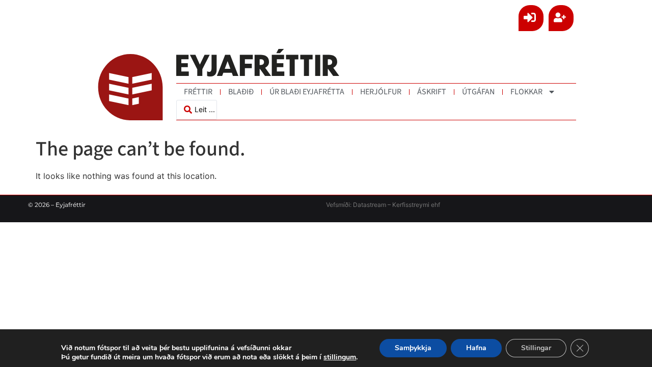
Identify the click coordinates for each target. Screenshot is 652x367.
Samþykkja (413, 348)
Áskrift (431, 91)
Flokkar (526, 91)
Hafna (476, 348)
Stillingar (536, 348)
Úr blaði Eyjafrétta (306, 91)
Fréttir (198, 91)
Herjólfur (380, 91)
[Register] (561, 18)
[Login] (531, 18)
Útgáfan (478, 91)
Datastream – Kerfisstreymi (390, 204)
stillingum (339, 357)
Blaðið (241, 91)
